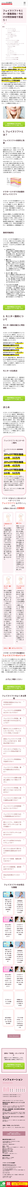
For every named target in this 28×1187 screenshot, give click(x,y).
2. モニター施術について (11, 34)
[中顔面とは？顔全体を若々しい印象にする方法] (20, 996)
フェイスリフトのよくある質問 (12, 57)
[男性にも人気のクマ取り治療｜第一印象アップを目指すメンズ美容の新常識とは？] (8, 896)
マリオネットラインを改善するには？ (8, 1001)
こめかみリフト (10, 47)
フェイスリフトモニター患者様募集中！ (13, 41)
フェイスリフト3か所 (11, 51)
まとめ (8, 38)
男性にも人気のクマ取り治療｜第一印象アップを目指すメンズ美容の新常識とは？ (8, 905)
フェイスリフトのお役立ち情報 (12, 59)
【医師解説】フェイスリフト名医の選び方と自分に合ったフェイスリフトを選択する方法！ (20, 906)
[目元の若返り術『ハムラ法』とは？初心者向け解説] (8, 1021)
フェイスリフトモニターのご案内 (13, 40)
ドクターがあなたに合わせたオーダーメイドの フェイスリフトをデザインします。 (15, 44)
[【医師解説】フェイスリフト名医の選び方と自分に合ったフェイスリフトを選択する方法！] (20, 897)
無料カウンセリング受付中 (14, 1143)
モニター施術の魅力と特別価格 (12, 35)
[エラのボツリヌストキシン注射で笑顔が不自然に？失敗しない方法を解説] (20, 921)
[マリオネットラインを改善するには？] (8, 996)
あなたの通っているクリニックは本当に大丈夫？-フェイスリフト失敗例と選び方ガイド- (8, 930)
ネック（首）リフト (10, 50)
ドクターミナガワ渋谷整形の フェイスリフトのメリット (15, 55)
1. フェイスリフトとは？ (11, 28)
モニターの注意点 (10, 37)
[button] (14, 703)
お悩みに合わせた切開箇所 (11, 46)
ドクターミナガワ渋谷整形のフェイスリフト (14, 31)
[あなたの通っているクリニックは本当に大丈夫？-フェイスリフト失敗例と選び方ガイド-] (8, 921)
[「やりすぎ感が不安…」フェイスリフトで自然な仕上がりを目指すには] (20, 1021)
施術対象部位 (10, 32)
